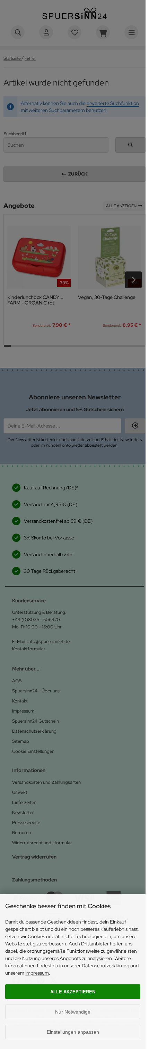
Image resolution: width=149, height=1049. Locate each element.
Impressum (37, 973)
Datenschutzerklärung (105, 965)
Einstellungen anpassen (73, 1032)
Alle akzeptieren (72, 991)
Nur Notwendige (72, 1012)
